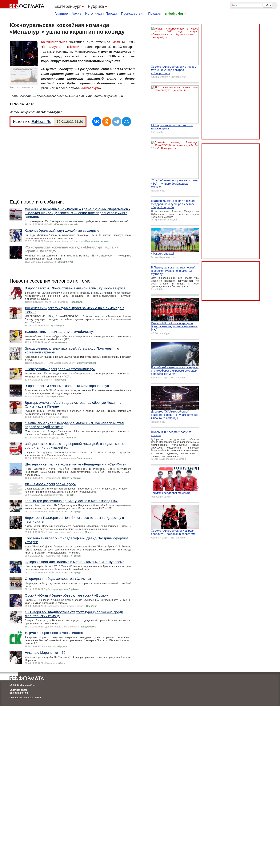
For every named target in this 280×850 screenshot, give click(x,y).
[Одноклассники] (106, 121)
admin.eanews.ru (25, 87)
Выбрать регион (19, 692)
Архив (76, 13)
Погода (111, 13)
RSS (38, 697)
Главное (61, 13)
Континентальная (54, 42)
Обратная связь (18, 690)
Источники (93, 13)
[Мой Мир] (126, 121)
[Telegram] (116, 121)
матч (116, 42)
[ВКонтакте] (96, 121)
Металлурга (91, 88)
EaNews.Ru (41, 121)
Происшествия (132, 13)
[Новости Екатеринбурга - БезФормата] (23, 5)
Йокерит (75, 47)
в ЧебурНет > (175, 13)
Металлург (51, 47)
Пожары (154, 13)
